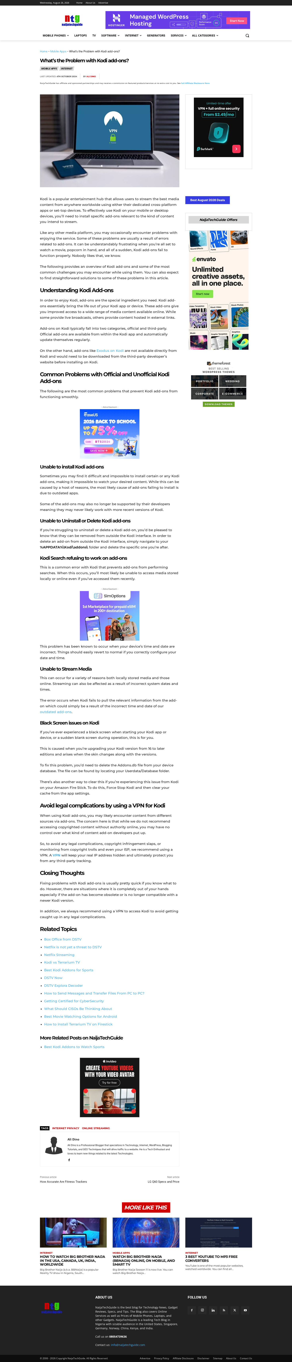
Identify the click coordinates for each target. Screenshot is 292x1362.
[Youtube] (245, 1310)
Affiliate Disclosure (183, 1358)
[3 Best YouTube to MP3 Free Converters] (218, 1233)
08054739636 (118, 1336)
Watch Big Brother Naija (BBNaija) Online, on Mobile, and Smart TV (144, 1260)
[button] (247, 35)
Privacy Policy (161, 1358)
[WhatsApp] (229, 77)
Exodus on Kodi (110, 351)
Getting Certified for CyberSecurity (74, 1001)
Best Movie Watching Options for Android (80, 1016)
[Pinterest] (220, 77)
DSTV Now (53, 978)
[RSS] (224, 1310)
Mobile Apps (58, 51)
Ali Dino (91, 76)
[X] (211, 77)
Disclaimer (203, 1358)
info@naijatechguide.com (128, 1345)
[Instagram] (202, 1310)
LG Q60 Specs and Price (163, 1181)
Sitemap (217, 1358)
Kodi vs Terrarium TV (62, 962)
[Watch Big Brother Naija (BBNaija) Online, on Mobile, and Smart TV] (146, 1233)
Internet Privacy (65, 1128)
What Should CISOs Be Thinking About (78, 1009)
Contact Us (246, 1358)
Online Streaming (96, 1128)
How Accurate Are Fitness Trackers (63, 1181)
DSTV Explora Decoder (63, 986)
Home (43, 51)
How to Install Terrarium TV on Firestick (78, 1024)
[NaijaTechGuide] (71, 20)
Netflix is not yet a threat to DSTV (73, 947)
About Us (231, 1358)
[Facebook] (202, 77)
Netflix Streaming (59, 955)
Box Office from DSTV (62, 939)
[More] (248, 77)
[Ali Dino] (53, 1149)
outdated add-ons (56, 712)
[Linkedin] (239, 77)
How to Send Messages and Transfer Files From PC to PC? (94, 993)
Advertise (145, 1358)
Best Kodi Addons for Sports (68, 970)
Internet (66, 68)
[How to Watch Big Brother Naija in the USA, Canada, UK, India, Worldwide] (73, 1233)
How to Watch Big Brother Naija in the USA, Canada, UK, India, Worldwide (72, 1260)
